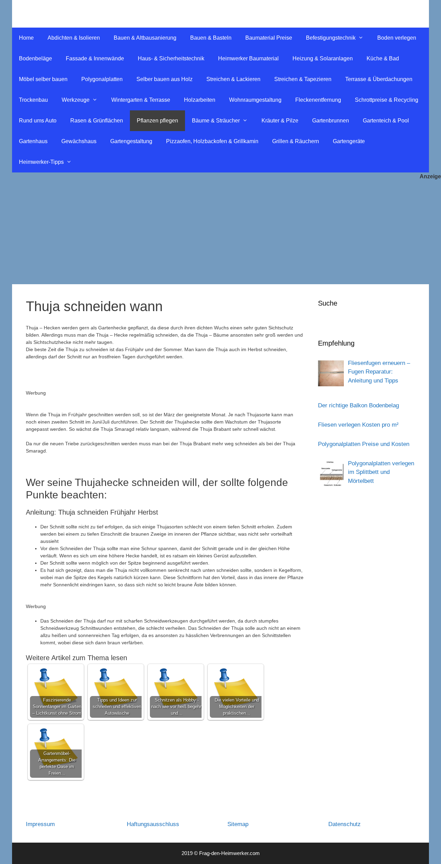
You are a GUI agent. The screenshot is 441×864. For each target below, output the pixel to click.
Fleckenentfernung (318, 100)
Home (26, 38)
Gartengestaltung (131, 141)
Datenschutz (344, 824)
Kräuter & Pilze (279, 120)
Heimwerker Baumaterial (248, 58)
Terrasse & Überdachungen (378, 79)
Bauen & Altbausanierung (145, 38)
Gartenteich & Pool (386, 120)
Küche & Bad (383, 58)
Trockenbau (33, 100)
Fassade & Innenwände (95, 58)
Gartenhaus (33, 141)
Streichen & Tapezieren (302, 79)
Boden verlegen (396, 38)
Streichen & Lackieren (233, 79)
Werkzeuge (76, 100)
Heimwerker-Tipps (41, 162)
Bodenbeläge (35, 58)
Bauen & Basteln (211, 38)
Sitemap (237, 824)
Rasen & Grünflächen (96, 120)
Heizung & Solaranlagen (323, 58)
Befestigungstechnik (331, 38)
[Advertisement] (220, 232)
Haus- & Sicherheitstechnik (171, 58)
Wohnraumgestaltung (255, 100)
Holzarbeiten (199, 100)
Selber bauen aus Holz (164, 79)
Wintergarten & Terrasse (140, 100)
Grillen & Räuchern (295, 141)
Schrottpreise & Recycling (386, 100)
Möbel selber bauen (43, 79)
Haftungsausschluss (153, 824)
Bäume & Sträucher (216, 120)
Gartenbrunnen (330, 120)
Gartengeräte (349, 141)
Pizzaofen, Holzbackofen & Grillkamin (212, 141)
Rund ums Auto (38, 120)
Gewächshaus (78, 141)
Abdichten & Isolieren (74, 38)
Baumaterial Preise (268, 38)
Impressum (40, 824)
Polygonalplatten (102, 79)
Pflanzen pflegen (157, 120)
